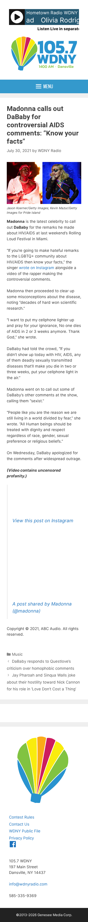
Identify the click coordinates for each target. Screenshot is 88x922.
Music (17, 654)
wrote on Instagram (36, 267)
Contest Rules (21, 817)
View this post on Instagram (42, 520)
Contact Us (19, 824)
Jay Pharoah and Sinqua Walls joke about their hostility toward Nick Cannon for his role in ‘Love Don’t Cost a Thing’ (43, 682)
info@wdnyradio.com (28, 884)
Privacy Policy (21, 838)
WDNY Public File (24, 831)
